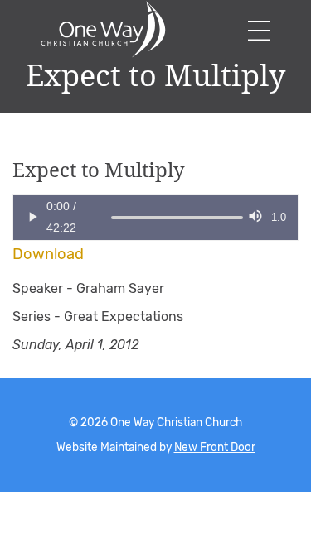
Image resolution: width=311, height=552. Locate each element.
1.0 (278, 217)
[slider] (111, 218)
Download (48, 254)
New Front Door (214, 447)
